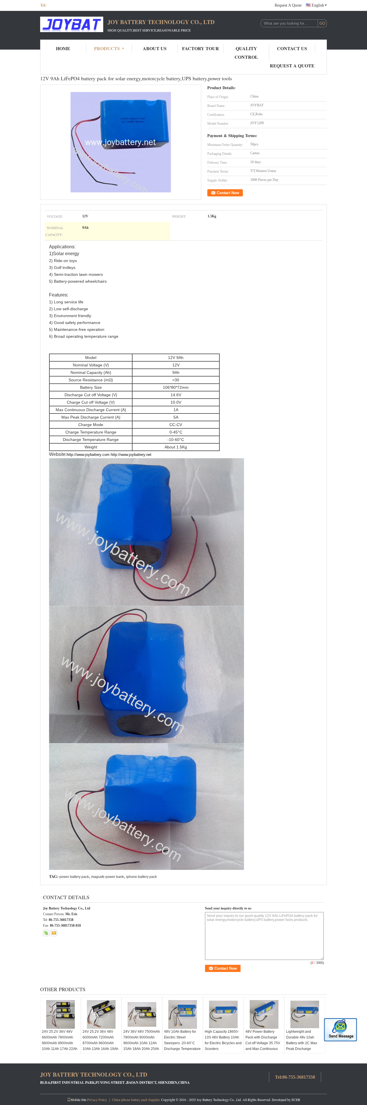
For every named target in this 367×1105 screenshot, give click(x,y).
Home (63, 48)
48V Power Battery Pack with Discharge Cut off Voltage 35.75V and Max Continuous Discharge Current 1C (262, 1043)
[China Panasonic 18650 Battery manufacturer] (71, 25)
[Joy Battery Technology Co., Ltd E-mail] (54, 933)
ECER (296, 1099)
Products (107, 48)
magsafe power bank (107, 877)
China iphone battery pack (129, 1099)
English (318, 5)
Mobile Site (78, 1099)
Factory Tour (200, 48)
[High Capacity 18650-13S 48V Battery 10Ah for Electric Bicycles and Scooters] (223, 1014)
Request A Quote (288, 5)
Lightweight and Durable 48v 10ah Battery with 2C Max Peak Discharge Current (301, 1043)
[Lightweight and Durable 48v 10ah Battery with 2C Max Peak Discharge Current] (305, 1014)
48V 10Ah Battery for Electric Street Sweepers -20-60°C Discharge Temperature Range (182, 1043)
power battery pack (74, 877)
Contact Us (292, 48)
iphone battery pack (141, 877)
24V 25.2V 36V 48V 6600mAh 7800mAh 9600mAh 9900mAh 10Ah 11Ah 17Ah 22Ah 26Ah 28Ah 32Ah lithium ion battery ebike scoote (60, 1049)
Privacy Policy (97, 1099)
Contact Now (228, 193)
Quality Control (246, 52)
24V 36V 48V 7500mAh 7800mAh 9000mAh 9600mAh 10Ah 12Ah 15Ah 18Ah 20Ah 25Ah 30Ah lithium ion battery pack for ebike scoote (141, 1046)
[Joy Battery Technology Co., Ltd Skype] (46, 933)
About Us (155, 48)
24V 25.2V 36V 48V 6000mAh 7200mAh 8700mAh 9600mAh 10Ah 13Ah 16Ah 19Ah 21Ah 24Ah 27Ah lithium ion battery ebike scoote (101, 1049)
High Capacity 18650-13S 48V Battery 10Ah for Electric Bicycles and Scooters (223, 1040)
